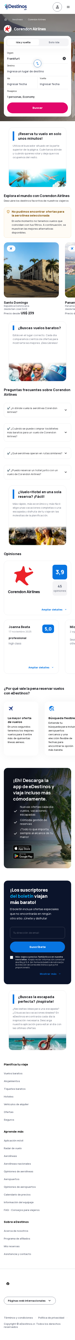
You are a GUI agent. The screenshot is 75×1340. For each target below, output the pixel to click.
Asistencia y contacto (17, 1254)
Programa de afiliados (17, 1238)
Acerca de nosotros (16, 1231)
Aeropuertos (11, 1179)
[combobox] (33, 58)
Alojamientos (12, 1081)
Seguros (9, 1119)
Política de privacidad (51, 1317)
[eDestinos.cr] (5, 19)
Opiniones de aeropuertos (20, 1187)
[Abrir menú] (68, 7)
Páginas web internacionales (27, 1300)
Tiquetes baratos (15, 1089)
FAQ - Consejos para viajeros (22, 1210)
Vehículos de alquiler (16, 1104)
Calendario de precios (17, 1194)
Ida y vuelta (23, 42)
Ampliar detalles (52, 609)
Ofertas (8, 1112)
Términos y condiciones (18, 1317)
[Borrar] (64, 58)
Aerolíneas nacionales (17, 1163)
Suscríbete (37, 947)
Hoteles (8, 1096)
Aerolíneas (17, 19)
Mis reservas (12, 1246)
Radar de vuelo (13, 1148)
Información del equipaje (19, 1202)
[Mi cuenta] (57, 7)
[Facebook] (8, 1284)
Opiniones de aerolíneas (18, 1171)
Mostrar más (48, 974)
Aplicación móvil (13, 1140)
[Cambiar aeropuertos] (37, 63)
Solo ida (54, 42)
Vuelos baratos (13, 1073)
